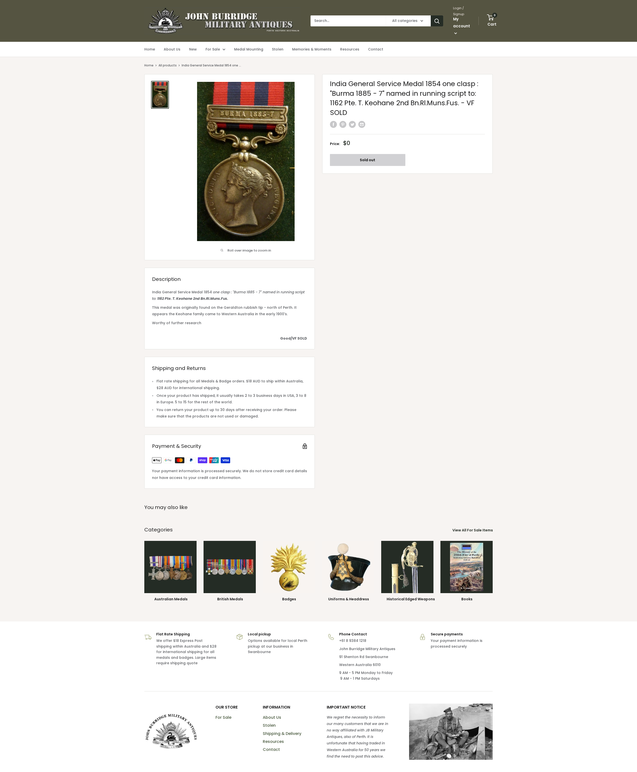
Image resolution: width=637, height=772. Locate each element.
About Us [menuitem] (172, 49)
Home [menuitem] (149, 49)
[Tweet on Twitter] (352, 124)
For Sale (223, 717)
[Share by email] (361, 124)
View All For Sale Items (473, 530)
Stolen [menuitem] (277, 49)
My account (461, 22)
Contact (271, 749)
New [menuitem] (193, 49)
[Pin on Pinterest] (342, 124)
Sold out (367, 159)
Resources (273, 741)
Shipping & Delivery (282, 733)
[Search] (437, 20)
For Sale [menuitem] (213, 49)
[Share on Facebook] (333, 124)
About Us (272, 717)
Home (149, 65)
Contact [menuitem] (375, 49)
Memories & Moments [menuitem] (311, 49)
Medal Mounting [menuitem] (248, 49)
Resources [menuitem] (349, 49)
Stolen (269, 725)
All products (168, 65)
